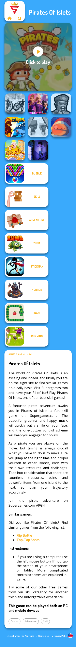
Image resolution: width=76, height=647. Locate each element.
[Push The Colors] (38, 127)
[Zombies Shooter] (61, 103)
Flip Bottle (24, 535)
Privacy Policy (60, 635)
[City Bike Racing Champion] (15, 103)
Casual (22, 354)
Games (12, 354)
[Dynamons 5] (15, 127)
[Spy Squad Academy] (38, 103)
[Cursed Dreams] (38, 150)
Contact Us (43, 635)
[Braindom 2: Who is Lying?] (15, 150)
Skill (31, 354)
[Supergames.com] (9, 18)
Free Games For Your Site (21, 635)
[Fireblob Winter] (61, 127)
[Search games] (20, 18)
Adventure (30, 621)
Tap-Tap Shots (28, 540)
